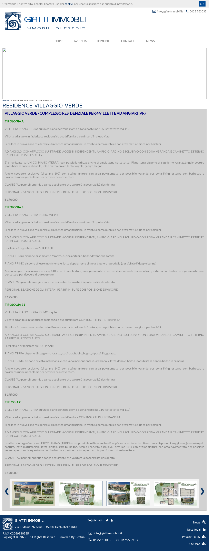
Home (59, 41)
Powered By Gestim (72, 537)
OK (202, 4)
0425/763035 (102, 540)
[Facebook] (107, 520)
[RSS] (112, 520)
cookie (68, 4)
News (150, 41)
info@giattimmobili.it (170, 11)
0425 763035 (198, 11)
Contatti (128, 41)
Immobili (103, 41)
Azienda (80, 41)
